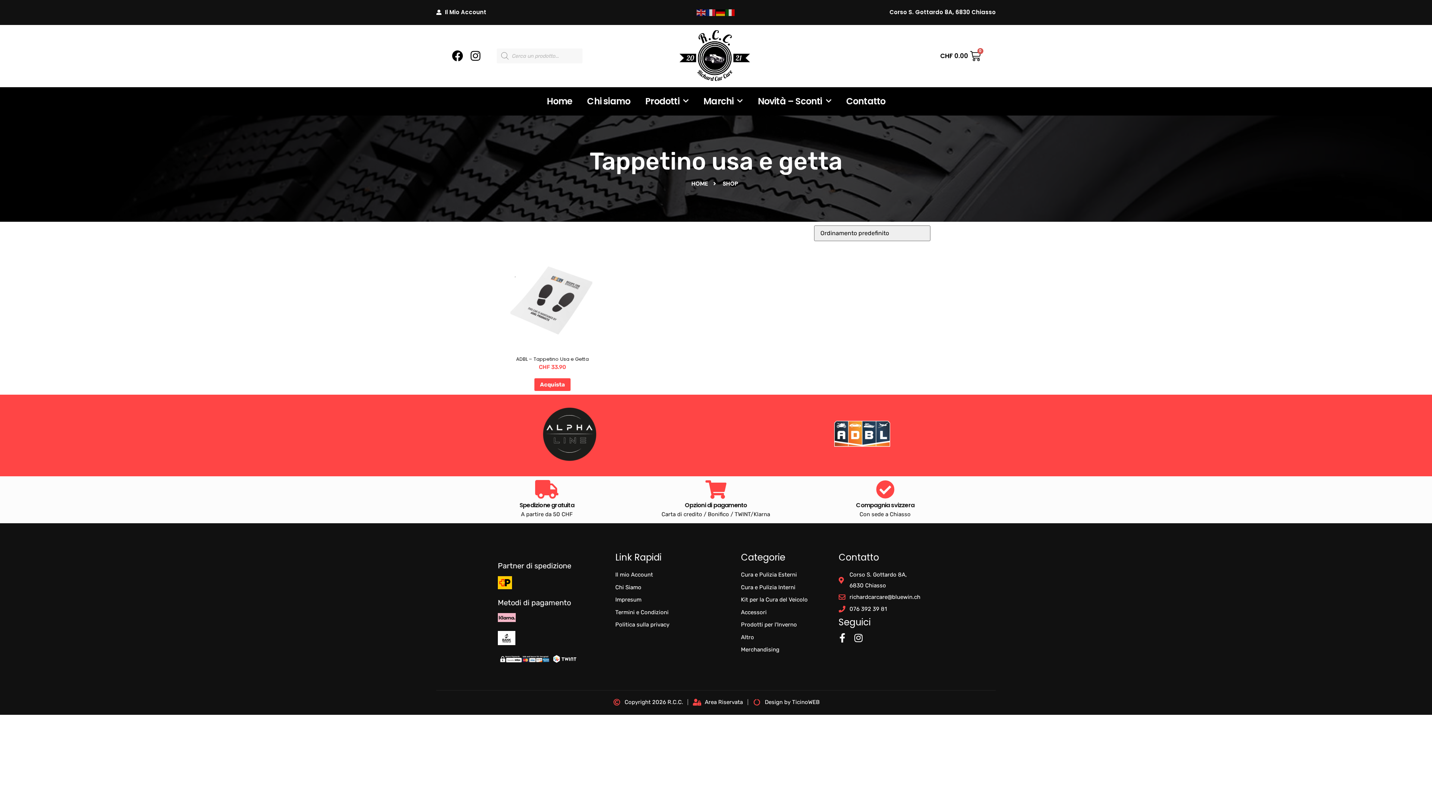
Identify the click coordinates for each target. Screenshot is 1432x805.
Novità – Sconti (790, 101)
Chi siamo (608, 101)
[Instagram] (475, 56)
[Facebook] (458, 56)
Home (559, 101)
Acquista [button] (552, 384)
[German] (721, 12)
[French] (711, 12)
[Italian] (730, 12)
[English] (701, 12)
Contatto (866, 101)
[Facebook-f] (842, 638)
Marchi (718, 101)
